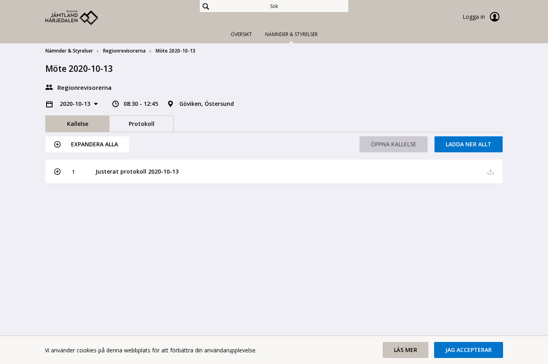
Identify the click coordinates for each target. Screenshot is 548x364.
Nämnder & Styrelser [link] (69, 50)
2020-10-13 (76, 103)
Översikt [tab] (241, 34)
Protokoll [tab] (141, 123)
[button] (87, 144)
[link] (85, 17)
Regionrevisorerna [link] (124, 50)
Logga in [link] (475, 16)
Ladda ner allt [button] (468, 144)
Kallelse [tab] (77, 123)
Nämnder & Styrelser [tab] (291, 34)
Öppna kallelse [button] (393, 144)
